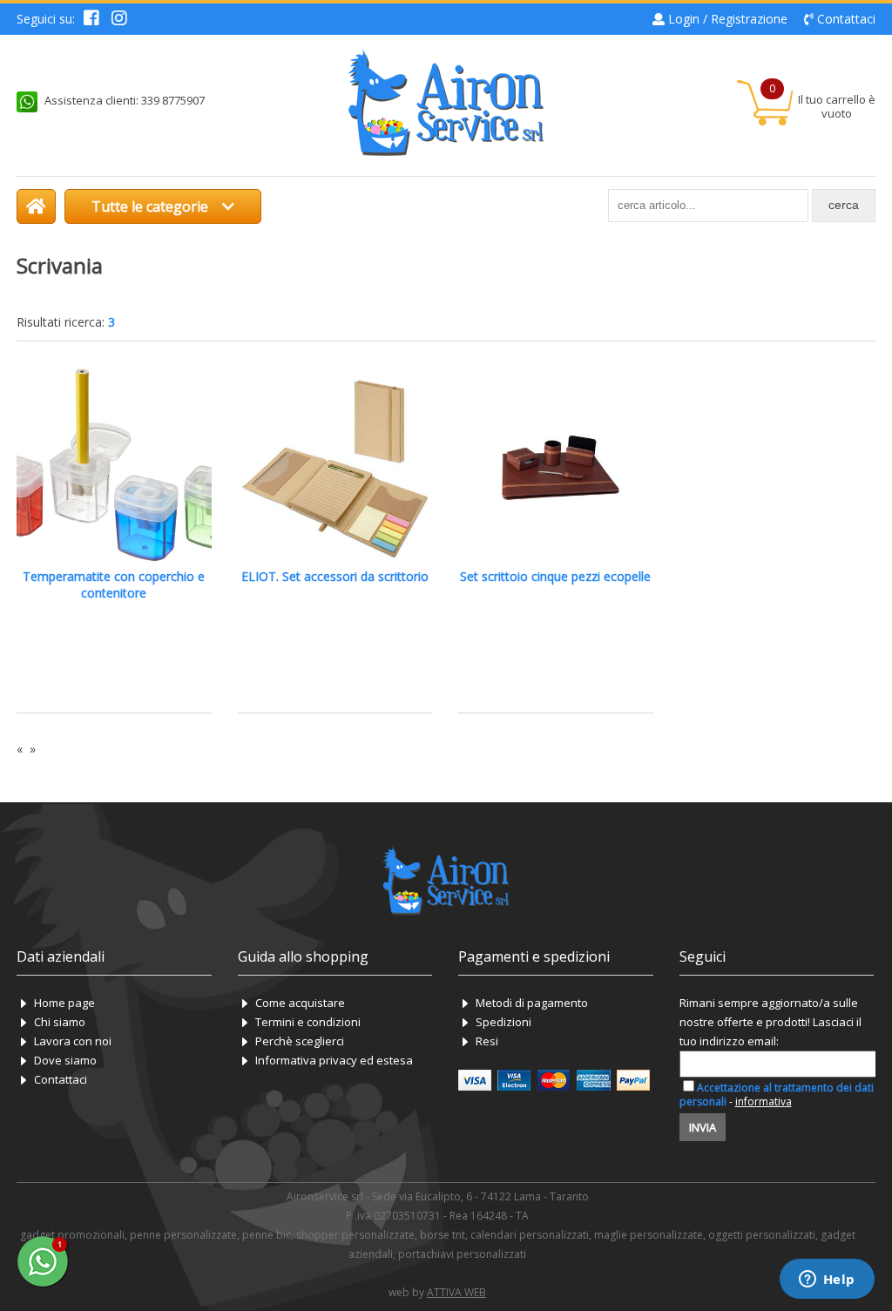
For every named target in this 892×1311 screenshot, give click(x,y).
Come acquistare (300, 1002)
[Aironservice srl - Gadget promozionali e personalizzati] (36, 206)
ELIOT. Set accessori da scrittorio (335, 576)
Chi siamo (59, 1022)
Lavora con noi (73, 1041)
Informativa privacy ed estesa (334, 1060)
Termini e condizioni (308, 1022)
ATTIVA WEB (456, 1292)
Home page (64, 1002)
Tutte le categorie (151, 206)
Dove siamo (65, 1060)
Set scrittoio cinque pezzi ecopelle (555, 576)
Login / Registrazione (727, 18)
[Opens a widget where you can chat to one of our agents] (827, 1280)
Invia (702, 1127)
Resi (487, 1041)
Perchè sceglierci (299, 1041)
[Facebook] (91, 19)
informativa (763, 1101)
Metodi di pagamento (532, 1002)
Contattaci (846, 18)
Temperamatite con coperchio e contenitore (114, 584)
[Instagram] (119, 19)
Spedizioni (503, 1022)
